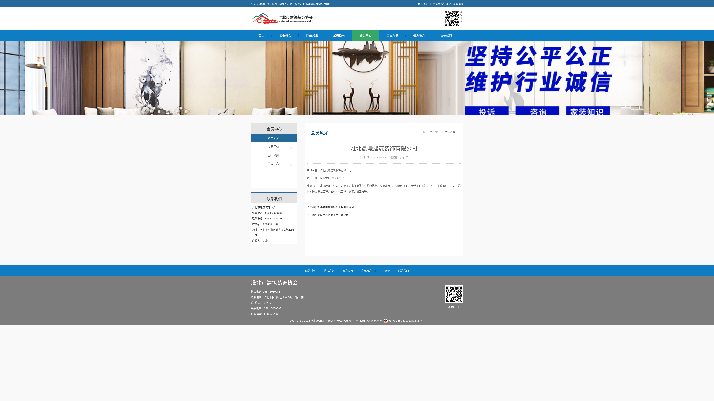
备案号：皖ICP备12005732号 (366, 321)
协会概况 (285, 35)
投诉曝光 (419, 35)
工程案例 (392, 35)
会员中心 (366, 35)
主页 (423, 131)
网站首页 (310, 270)
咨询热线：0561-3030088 (448, 4)
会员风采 (273, 138)
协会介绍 (329, 270)
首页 (261, 35)
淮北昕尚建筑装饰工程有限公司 (335, 206)
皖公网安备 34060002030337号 (405, 320)
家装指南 (339, 35)
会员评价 (273, 146)
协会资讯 (312, 35)
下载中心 (273, 164)
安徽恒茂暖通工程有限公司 (333, 215)
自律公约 (273, 155)
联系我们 (423, 4)
